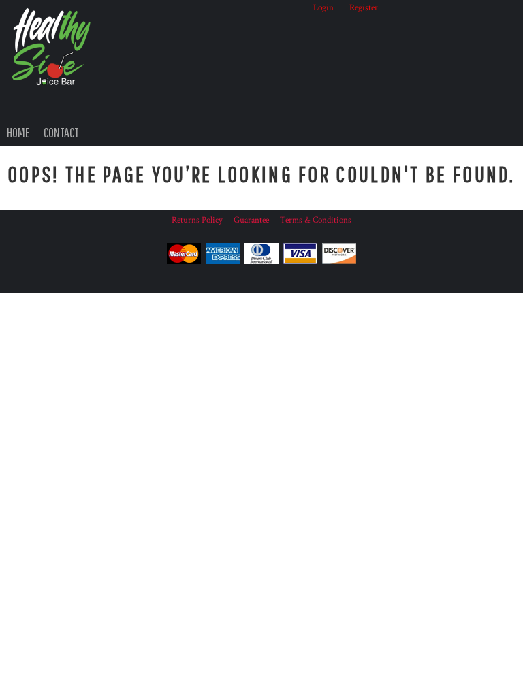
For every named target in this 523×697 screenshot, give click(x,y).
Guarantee (251, 220)
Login (323, 8)
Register (363, 8)
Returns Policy (197, 220)
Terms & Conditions (315, 220)
